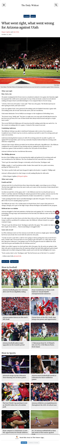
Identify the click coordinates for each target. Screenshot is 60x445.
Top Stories (14, 261)
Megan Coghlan (6, 32)
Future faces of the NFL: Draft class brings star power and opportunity (44, 318)
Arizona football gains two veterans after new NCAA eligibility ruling (15, 291)
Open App (23, 442)
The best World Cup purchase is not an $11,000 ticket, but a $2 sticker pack (15, 405)
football (26, 16)
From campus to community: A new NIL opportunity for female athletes (15, 431)
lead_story (5, 261)
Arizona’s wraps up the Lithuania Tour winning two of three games (14, 376)
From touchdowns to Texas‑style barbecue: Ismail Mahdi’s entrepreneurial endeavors (43, 292)
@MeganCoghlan (22, 176)
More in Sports (9, 353)
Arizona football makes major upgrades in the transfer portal (13, 344)
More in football (9, 267)
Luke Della (16, 32)
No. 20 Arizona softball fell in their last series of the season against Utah (44, 432)
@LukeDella (17, 256)
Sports (33, 16)
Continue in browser (34, 442)
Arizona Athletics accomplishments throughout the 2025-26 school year (44, 404)
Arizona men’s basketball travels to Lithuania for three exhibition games (44, 377)
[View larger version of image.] (30, 60)
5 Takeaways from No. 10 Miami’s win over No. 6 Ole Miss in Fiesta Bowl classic (43, 345)
